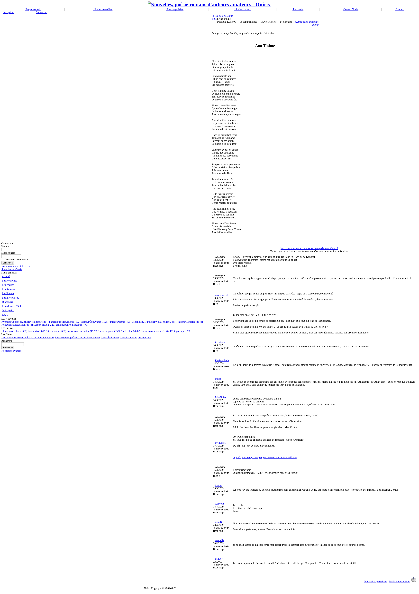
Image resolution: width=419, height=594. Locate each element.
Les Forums (8, 293)
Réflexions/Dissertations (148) (17, 324)
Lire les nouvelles (102, 9)
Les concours (144, 337)
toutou (218, 485)
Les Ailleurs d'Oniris (12, 306)
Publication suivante (399, 581)
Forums (399, 9)
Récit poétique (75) (180, 331)
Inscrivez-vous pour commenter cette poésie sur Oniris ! (309, 248)
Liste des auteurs (128, 337)
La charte (297, 9)
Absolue (219, 503)
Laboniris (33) (35, 331)
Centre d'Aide (350, 9)
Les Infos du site (10, 297)
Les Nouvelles (9, 280)
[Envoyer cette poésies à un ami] (413, 581)
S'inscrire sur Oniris (11, 269)
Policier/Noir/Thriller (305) (161, 321)
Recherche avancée (11, 350)
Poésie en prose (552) (109, 331)
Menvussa (220, 442)
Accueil (6, 276)
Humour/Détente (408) (119, 321)
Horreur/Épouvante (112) (94, 321)
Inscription (8, 12)
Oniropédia (8, 310)
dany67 (219, 558)
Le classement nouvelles (41, 337)
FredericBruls (222, 360)
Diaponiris (7, 302)
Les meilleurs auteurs (89, 337)
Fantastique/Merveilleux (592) (64, 321)
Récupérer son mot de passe (15, 266)
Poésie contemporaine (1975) (82, 331)
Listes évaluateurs (110, 337)
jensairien (220, 342)
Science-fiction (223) (44, 324)
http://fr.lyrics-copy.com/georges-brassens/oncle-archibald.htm (265, 457)
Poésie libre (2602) (130, 331)
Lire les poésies (174, 9)
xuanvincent (221, 295)
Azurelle (219, 540)
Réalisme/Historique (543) (189, 321)
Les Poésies (8, 284)
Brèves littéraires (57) (37, 321)
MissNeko (220, 397)
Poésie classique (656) (54, 331)
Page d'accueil (33, 9)
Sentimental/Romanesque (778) (72, 324)
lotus (214, 18)
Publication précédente (375, 581)
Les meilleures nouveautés (15, 337)
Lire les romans (242, 9)
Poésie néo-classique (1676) (155, 331)
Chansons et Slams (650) (14, 331)
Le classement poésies (66, 337)
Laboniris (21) (139, 321)
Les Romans (8, 289)
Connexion (41, 12)
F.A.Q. (5, 314)
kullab (218, 378)
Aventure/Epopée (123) (13, 321)
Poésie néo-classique (222, 15)
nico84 (218, 522)
